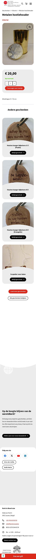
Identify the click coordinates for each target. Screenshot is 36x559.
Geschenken (6, 11)
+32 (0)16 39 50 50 (11, 520)
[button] (22, 4)
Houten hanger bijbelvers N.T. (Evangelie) (18, 231)
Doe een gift (18, 556)
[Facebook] (5, 456)
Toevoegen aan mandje (15, 88)
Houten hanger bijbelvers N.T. (18, 190)
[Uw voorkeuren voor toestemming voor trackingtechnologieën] (3, 556)
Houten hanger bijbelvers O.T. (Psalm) (18, 146)
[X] (12, 456)
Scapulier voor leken (18, 274)
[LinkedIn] (25, 456)
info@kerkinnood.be (12, 524)
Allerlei (14, 11)
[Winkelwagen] (26, 3)
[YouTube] (18, 456)
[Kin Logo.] (12, 3)
